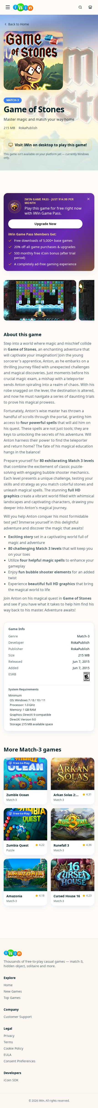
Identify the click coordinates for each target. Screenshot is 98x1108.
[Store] (90, 7)
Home (8, 985)
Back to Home (18, 24)
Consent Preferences (19, 1061)
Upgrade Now (45, 224)
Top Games (12, 998)
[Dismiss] (88, 199)
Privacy (9, 1036)
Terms (8, 1042)
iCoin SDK (11, 1080)
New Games (13, 991)
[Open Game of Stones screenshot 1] (40, 300)
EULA (7, 1055)
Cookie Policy (13, 1048)
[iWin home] (23, 7)
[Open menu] (8, 7)
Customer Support (18, 1017)
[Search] (80, 7)
